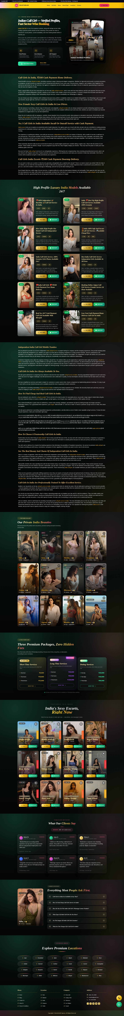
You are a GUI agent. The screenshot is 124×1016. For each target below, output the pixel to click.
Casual (67, 1006)
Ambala (25, 963)
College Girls (68, 997)
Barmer (55, 969)
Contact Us (21, 1000)
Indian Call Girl (22, 28)
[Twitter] (93, 1004)
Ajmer (55, 958)
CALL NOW (42, 219)
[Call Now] (119, 998)
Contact (79, 5)
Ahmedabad (40, 958)
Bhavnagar (25, 975)
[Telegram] (88, 1004)
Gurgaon (44, 1003)
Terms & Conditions (23, 1006)
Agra (25, 958)
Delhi (43, 1000)
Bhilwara (55, 975)
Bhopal (70, 975)
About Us (21, 1003)
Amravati (40, 963)
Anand (70, 963)
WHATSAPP (54, 219)
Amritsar (55, 963)
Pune (43, 994)
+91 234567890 (92, 999)
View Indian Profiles (29, 63)
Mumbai (44, 997)
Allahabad (85, 958)
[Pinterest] (99, 1004)
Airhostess (68, 1000)
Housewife (68, 994)
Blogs (20, 997)
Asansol (85, 963)
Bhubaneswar (85, 975)
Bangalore (40, 969)
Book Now (105, 5)
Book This (31, 686)
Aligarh (70, 958)
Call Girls (54, 5)
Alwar (100, 958)
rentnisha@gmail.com (94, 997)
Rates (59, 5)
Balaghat (25, 969)
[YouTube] (96, 1004)
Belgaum (85, 969)
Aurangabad (100, 963)
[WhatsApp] (119, 1004)
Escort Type (65, 5)
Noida (43, 1006)
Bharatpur (100, 969)
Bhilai (40, 975)
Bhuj (100, 975)
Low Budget (68, 1003)
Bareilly (70, 969)
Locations (72, 5)
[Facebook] (91, 1004)
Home (48, 5)
